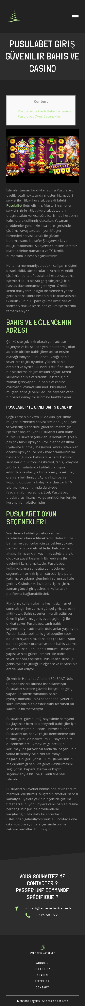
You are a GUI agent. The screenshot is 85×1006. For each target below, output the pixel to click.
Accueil (42, 963)
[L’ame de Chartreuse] (13, 16)
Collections (43, 969)
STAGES (42, 975)
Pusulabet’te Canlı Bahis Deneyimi (44, 111)
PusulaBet (14, 205)
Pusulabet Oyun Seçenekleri (39, 116)
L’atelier (42, 981)
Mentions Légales (28, 1001)
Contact (42, 987)
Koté (65, 1001)
